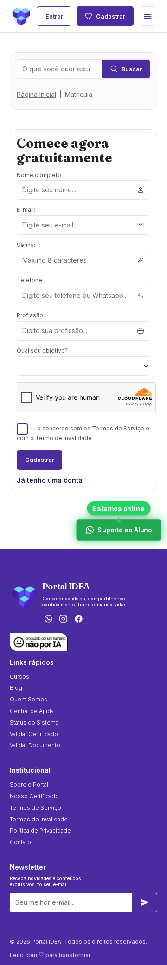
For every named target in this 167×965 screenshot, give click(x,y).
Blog (16, 687)
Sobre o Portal (29, 784)
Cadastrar (110, 16)
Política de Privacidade (40, 830)
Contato (20, 842)
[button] (147, 16)
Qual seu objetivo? (42, 350)
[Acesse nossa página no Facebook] (79, 619)
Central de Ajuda (32, 710)
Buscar (132, 69)
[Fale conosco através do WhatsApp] (48, 619)
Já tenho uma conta (50, 480)
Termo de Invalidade (63, 438)
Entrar (54, 16)
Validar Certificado (34, 734)
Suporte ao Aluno (124, 530)
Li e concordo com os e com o (83, 433)
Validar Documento (35, 745)
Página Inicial (36, 94)
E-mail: (26, 209)
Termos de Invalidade (39, 819)
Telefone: (30, 280)
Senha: (26, 244)
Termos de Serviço (119, 428)
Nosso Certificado (34, 796)
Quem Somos (28, 699)
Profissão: (31, 315)
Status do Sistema (34, 722)
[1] (144, 902)
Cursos (19, 676)
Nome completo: (40, 174)
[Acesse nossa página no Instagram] (64, 619)
